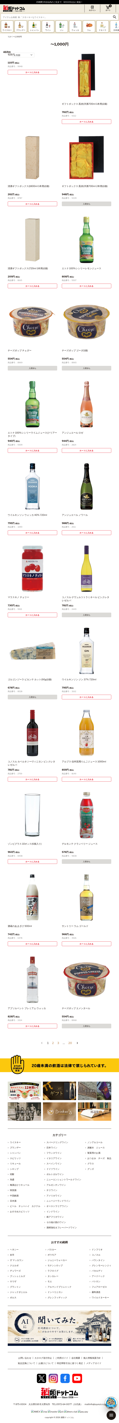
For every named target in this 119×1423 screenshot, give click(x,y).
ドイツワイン (53, 1169)
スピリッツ (15, 1158)
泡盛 (12, 1179)
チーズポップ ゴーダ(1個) (75, 350)
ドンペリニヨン (55, 1292)
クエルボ (14, 1265)
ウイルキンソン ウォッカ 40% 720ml (27, 515)
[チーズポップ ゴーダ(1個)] (86, 322)
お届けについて (46, 1363)
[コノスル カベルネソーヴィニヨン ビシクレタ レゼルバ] (32, 733)
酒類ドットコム (67, 1417)
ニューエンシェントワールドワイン (63, 1179)
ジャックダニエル (18, 1292)
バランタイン (98, 1260)
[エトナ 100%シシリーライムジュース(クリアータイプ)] (32, 404)
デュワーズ (15, 1270)
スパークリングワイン (57, 1142)
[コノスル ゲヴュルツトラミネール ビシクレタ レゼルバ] (86, 568)
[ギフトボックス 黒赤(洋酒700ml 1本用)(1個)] (86, 75)
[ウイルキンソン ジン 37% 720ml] (86, 651)
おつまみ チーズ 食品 (99, 1158)
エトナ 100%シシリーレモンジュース (81, 268)
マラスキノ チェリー (18, 597)
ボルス (13, 1297)
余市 (12, 1254)
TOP (9, 37)
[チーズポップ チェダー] (32, 322)
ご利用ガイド (61, 1358)
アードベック (98, 1276)
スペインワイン (54, 1163)
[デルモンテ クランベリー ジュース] (86, 815)
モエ (50, 1281)
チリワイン (51, 1190)
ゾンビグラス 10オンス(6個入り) (25, 843)
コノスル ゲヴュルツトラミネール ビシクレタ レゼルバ (85, 599)
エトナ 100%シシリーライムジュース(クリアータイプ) (32, 434)
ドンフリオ (97, 1249)
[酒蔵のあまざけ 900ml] (32, 897)
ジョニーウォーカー (57, 1260)
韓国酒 (13, 1190)
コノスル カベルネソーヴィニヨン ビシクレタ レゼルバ (31, 763)
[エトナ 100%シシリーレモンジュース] (86, 240)
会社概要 (75, 1358)
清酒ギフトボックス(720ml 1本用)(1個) (28, 268)
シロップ (14, 1169)
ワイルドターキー (100, 1297)
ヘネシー (14, 1249)
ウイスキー (15, 1142)
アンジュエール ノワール (75, 515)
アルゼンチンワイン (56, 1185)
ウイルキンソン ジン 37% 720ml (79, 679)
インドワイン (53, 1211)
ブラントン (15, 1286)
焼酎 (12, 1174)
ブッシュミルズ (17, 1276)
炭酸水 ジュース (96, 1147)
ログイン (92, 10)
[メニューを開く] (111, 1415)
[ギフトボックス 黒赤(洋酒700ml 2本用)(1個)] (86, 157)
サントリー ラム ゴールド (75, 926)
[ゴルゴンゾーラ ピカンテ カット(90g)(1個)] (32, 651)
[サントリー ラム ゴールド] (86, 897)
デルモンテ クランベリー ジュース (80, 843)
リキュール (15, 1163)
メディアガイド (93, 1363)
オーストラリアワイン (57, 1206)
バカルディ (97, 1270)
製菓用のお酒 (93, 1152)
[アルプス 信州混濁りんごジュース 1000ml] (86, 733)
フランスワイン (54, 1152)
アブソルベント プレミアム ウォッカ (27, 1008)
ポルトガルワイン (55, 1174)
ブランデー (15, 1147)
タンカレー (53, 1276)
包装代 (11, 54)
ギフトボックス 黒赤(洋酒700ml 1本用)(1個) (84, 104)
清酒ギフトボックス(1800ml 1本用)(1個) (28, 186)
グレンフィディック (57, 1297)
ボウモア (52, 1254)
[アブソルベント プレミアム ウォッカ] (32, 979)
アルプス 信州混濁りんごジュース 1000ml (84, 761)
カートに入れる (32, 72)
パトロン (96, 1281)
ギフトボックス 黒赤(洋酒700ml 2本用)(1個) (85, 186)
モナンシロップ (55, 1265)
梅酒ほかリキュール (19, 1185)
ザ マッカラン (16, 1260)
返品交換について (26, 1363)
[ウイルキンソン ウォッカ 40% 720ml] (32, 486)
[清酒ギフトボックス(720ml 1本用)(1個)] (32, 240)
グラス (90, 1163)
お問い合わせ (24, 1358)
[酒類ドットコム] (14, 8)
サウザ (13, 1281)
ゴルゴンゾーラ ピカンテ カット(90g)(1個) (30, 679)
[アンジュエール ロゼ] (86, 404)
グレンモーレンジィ (101, 1265)
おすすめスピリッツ (19, 1211)
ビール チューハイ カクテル (25, 1206)
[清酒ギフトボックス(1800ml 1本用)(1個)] (32, 157)
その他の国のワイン (56, 1222)
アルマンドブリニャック (59, 1286)
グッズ (90, 1169)
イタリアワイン (54, 1158)
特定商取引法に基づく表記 (70, 1363)
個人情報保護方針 (92, 1358)
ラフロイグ (53, 1270)
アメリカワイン (54, 1195)
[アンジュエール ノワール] (86, 486)
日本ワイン (51, 1147)
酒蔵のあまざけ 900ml (20, 926)
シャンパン (15, 1152)
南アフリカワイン (55, 1216)
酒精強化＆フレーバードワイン (61, 1227)
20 (70, 1043)
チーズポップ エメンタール (76, 1008)
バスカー (52, 1249)
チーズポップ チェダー (19, 350)
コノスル (96, 1254)
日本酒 (13, 1200)
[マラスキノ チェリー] (32, 568)
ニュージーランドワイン (58, 1200)
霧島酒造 (96, 1292)
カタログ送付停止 (43, 1358)
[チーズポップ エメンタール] (86, 979)
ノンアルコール (95, 1142)
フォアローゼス (99, 1286)
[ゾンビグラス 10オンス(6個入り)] (32, 815)
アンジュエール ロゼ (72, 432)
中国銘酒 (14, 1195)
